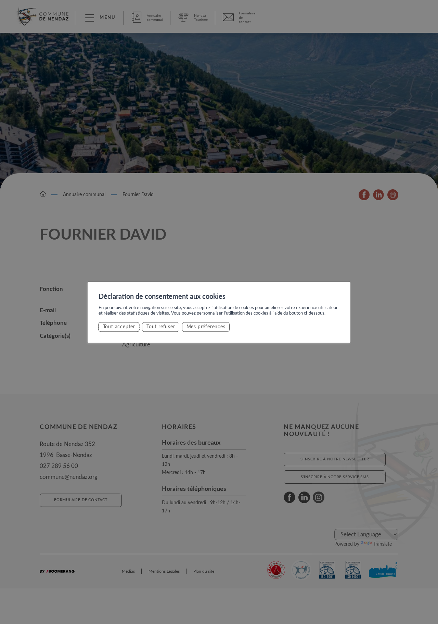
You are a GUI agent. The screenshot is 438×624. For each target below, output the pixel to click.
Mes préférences (206, 326)
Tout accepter (119, 326)
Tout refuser (160, 326)
